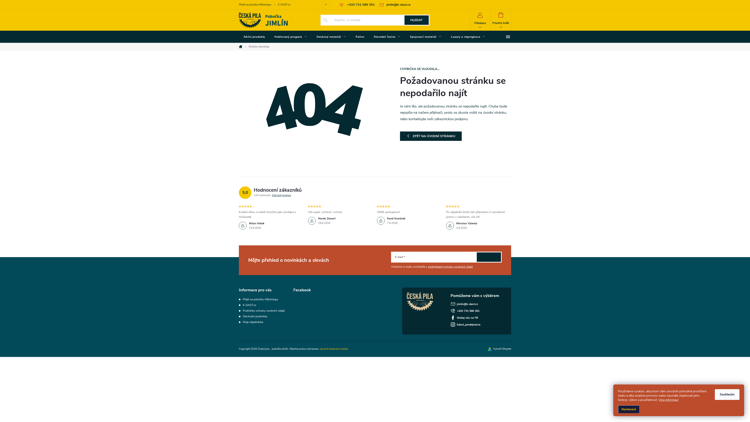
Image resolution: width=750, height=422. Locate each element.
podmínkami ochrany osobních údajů (450, 267)
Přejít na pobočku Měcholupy (255, 4)
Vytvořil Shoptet (502, 349)
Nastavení (628, 409)
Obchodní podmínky (255, 316)
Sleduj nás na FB (467, 318)
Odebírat (489, 257)
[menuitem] (254, 37)
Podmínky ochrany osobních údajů (264, 311)
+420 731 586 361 (468, 311)
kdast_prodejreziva (468, 324)
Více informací (669, 400)
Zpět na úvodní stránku (434, 136)
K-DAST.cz (284, 4)
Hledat (416, 20)
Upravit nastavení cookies (334, 349)
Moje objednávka (253, 322)
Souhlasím (727, 394)
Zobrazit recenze (281, 195)
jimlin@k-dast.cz (467, 304)
